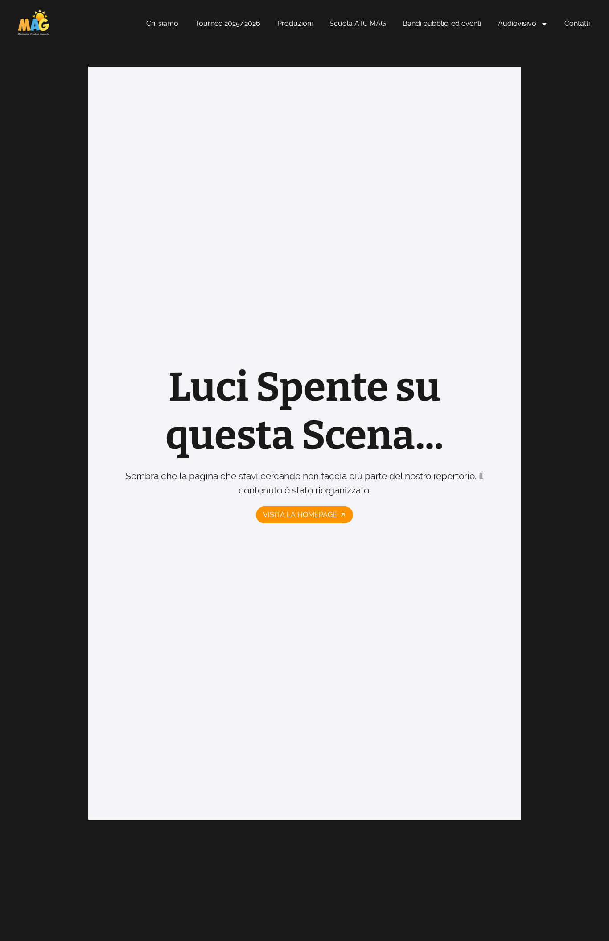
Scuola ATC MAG (357, 23)
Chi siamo (162, 23)
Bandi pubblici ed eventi (442, 23)
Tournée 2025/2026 (227, 23)
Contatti (577, 23)
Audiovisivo (517, 23)
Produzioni (295, 23)
